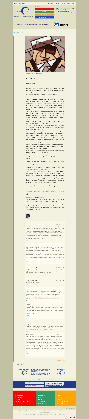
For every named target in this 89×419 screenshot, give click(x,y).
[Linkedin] (25, 364)
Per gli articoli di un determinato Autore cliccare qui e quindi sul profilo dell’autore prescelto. (40, 374)
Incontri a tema (42, 403)
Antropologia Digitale (22, 401)
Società (59, 397)
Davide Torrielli (34, 215)
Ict (16, 393)
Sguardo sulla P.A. (62, 401)
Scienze (17, 399)
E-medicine (41, 395)
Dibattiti (59, 399)
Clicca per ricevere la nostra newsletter (54, 383)
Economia (60, 393)
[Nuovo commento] (29, 221)
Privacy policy (47, 412)
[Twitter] (27, 364)
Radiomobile (19, 395)
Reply (27, 240)
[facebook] (23, 364)
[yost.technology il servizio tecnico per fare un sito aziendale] (72, 418)
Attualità (21, 32)
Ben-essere (41, 397)
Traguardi (41, 401)
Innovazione (19, 397)
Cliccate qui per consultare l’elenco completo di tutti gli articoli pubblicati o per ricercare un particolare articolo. (40, 370)
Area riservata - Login (20, 3)
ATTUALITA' (16, 32)
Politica (59, 395)
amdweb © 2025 (72, 408)
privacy (60, 385)
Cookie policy (41, 412)
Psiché (40, 399)
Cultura (40, 393)
